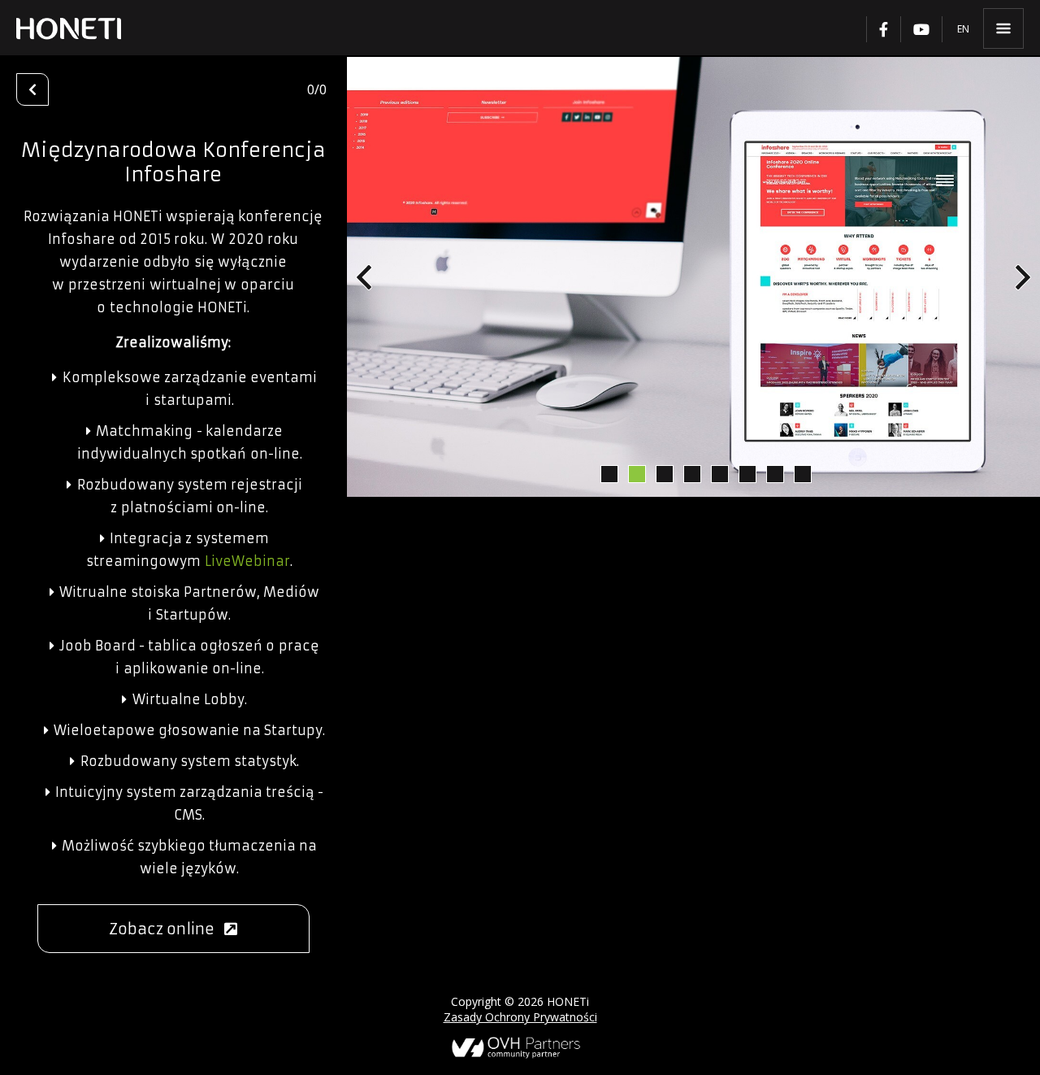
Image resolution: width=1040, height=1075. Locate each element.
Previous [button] (364, 277)
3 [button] (664, 473)
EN (963, 29)
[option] (693, 277)
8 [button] (802, 473)
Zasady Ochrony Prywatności (520, 1017)
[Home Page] (68, 28)
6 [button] (747, 473)
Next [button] (1023, 277)
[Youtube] (921, 29)
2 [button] (636, 473)
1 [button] (608, 473)
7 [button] (774, 473)
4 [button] (691, 473)
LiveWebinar (247, 561)
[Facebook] (883, 29)
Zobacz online (166, 929)
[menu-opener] (1003, 28)
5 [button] (719, 473)
